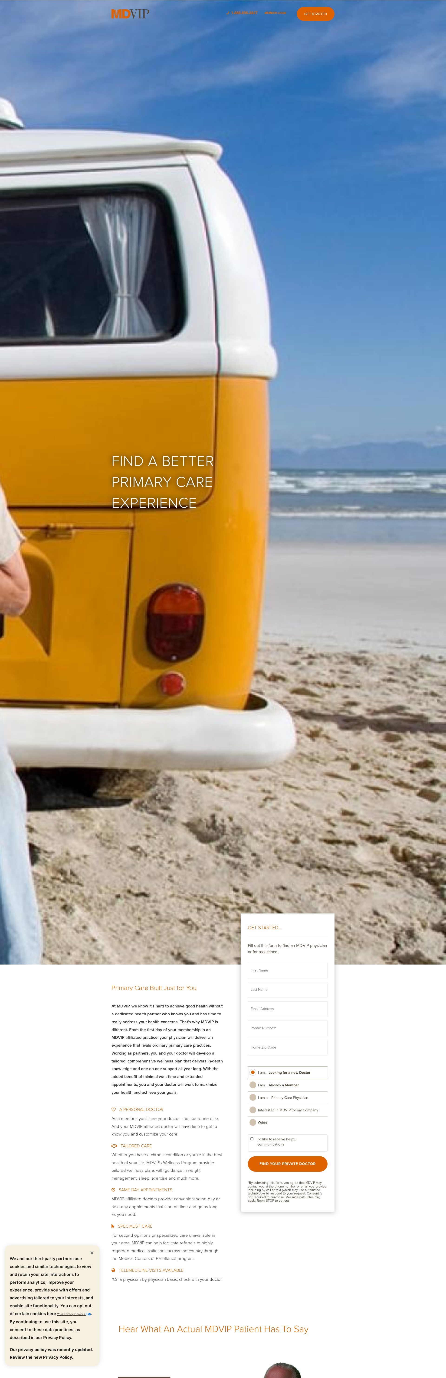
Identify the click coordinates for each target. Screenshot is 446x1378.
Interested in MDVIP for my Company (288, 1110)
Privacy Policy (57, 1337)
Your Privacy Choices (71, 1314)
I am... (284, 1072)
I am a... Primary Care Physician (283, 1097)
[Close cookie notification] (92, 1252)
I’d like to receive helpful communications (277, 1142)
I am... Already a (278, 1085)
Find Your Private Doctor (287, 1164)
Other (262, 1122)
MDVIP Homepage (130, 13)
